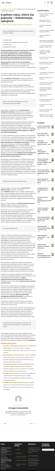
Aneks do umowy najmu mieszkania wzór (15, 382)
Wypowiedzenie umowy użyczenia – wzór (15, 355)
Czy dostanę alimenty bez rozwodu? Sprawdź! (45, 110)
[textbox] (48, 450)
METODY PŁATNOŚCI (21, 460)
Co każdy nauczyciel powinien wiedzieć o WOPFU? (46, 31)
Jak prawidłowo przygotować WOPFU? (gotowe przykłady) (46, 41)
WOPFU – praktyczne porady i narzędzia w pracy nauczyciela (46, 15)
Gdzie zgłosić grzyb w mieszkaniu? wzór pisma (45, 20)
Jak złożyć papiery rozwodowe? (43, 68)
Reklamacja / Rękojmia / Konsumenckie (21, 24)
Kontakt (18, 449)
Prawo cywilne (12, 9)
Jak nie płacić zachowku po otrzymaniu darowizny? (46, 83)
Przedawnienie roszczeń (10, 373)
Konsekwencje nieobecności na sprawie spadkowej (46, 100)
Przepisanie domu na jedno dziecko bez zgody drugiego (46, 115)
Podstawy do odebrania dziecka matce (45, 95)
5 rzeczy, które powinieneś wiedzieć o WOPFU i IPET (45, 46)
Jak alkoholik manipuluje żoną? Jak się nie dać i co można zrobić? (45, 89)
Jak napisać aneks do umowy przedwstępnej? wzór (18, 364)
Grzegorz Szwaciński (18, 408)
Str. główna (4, 9)
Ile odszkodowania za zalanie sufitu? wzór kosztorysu (46, 63)
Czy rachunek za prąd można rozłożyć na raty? (46, 58)
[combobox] (48, 450)
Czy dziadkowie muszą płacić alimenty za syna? (46, 73)
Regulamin (19, 453)
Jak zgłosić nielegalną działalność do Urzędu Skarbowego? (44, 52)
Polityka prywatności (21, 457)
